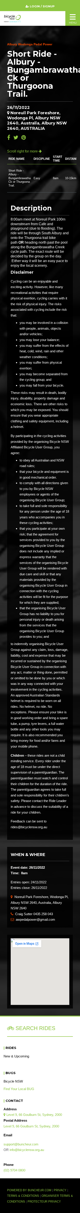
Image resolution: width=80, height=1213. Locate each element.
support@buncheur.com (21, 1144)
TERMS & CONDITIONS (23, 1195)
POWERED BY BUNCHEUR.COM (30, 1190)
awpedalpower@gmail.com (33, 919)
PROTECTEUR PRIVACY (44, 1201)
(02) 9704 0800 (14, 1170)
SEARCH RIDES (34, 1028)
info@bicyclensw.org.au (27, 1150)
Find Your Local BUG (19, 1089)
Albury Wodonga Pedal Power (29, 44)
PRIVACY (60, 1190)
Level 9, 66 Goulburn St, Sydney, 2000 (33, 1115)
